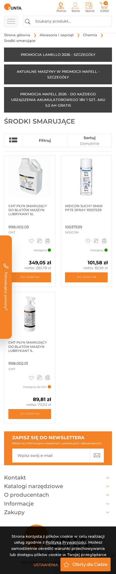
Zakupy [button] (14, 512)
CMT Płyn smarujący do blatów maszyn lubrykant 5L (27, 210)
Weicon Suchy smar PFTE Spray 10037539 (84, 208)
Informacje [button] (19, 503)
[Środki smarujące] (17, 6)
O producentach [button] (26, 495)
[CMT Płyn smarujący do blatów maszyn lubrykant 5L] (29, 177)
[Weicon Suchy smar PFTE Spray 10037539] (86, 177)
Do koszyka (29, 277)
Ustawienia (45, 564)
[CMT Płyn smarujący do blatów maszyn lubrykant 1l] (29, 313)
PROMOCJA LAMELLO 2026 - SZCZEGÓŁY (58, 54)
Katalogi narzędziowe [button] (33, 486)
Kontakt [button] (15, 477)
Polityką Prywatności (66, 542)
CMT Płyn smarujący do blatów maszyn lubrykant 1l (27, 346)
